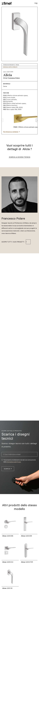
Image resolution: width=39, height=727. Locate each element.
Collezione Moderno (9, 65)
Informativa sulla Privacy (14, 462)
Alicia (17, 65)
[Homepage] (7, 3)
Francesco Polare (14, 78)
